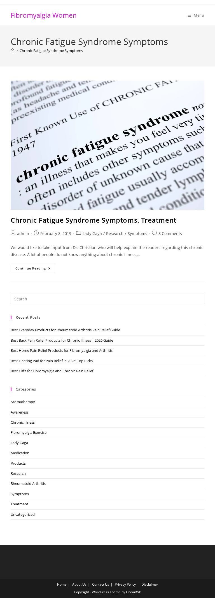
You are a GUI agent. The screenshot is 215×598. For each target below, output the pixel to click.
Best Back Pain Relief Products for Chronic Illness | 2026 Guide (62, 340)
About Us (79, 584)
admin (23, 233)
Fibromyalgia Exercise (28, 432)
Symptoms (137, 233)
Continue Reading (35, 269)
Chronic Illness (23, 422)
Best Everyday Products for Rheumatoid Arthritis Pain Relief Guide (65, 329)
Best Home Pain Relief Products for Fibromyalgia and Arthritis (62, 350)
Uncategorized (23, 514)
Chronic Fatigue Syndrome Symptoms (51, 50)
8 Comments (170, 233)
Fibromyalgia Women (44, 15)
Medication (20, 452)
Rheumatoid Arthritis (28, 483)
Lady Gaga (92, 233)
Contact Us (100, 584)
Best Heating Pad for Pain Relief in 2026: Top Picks (52, 360)
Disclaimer (149, 584)
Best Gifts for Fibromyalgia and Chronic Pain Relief (52, 370)
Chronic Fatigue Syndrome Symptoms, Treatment (93, 220)
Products (18, 463)
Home (62, 584)
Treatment (19, 503)
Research (114, 233)
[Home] (12, 50)
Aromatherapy (23, 401)
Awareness (20, 412)
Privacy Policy (125, 584)
